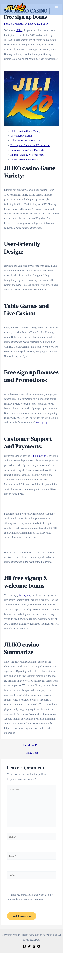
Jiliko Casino (39, 455)
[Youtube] (38, 946)
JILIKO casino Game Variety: (25, 131)
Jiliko (19, 30)
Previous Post (31, 745)
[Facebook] (24, 946)
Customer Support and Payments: (27, 149)
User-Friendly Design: (21, 135)
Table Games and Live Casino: (26, 140)
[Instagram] (33, 946)
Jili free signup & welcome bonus (27, 154)
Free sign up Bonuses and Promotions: (30, 145)
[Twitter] (29, 946)
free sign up (41, 422)
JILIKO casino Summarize (24, 159)
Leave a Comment (13, 23)
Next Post (32, 752)
